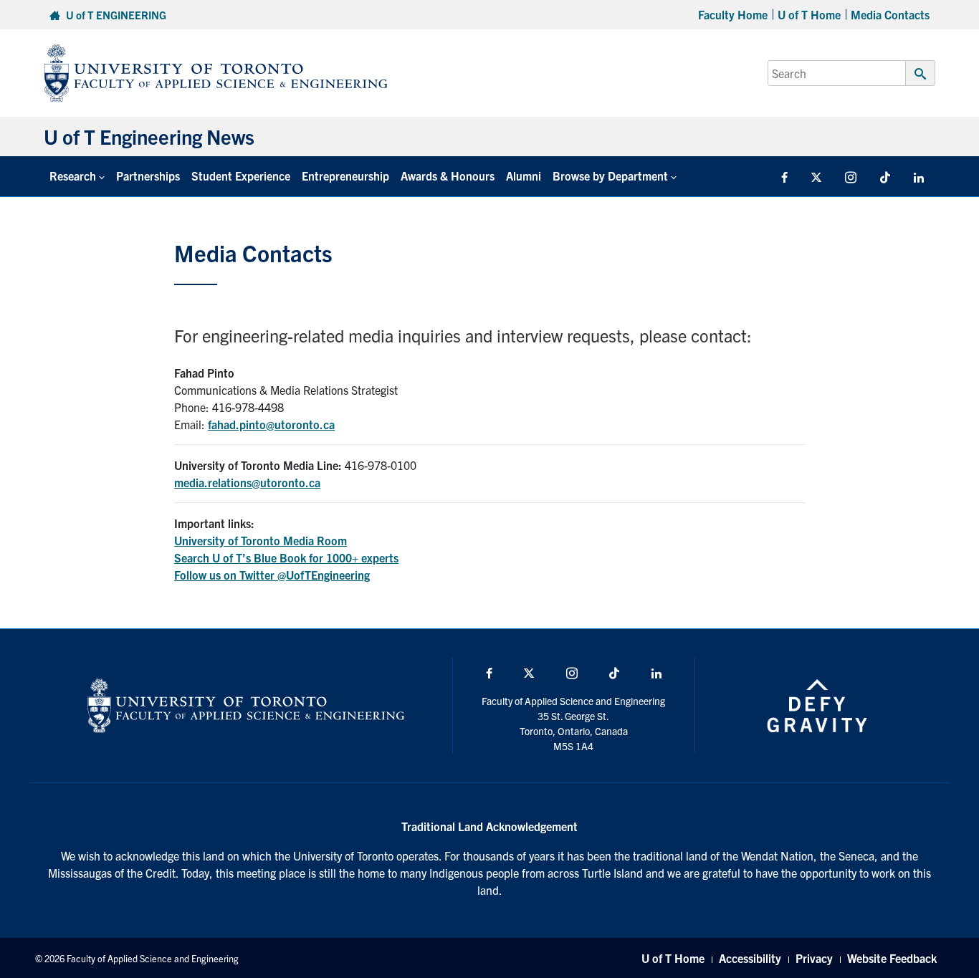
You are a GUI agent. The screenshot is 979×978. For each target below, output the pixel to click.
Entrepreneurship (345, 175)
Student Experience (240, 175)
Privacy (814, 958)
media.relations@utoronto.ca (247, 482)
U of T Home (809, 14)
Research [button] (72, 175)
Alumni (523, 175)
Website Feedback (892, 958)
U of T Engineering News (149, 136)
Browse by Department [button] (610, 175)
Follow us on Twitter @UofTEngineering (272, 574)
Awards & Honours (448, 175)
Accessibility (750, 958)
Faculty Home (733, 14)
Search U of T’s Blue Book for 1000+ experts (286, 557)
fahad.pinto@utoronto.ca (271, 424)
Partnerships (148, 175)
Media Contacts (890, 14)
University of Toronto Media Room (260, 540)
